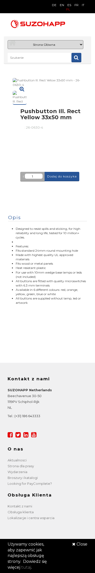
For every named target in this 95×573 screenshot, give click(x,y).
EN (62, 5)
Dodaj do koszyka (62, 176)
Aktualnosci (17, 460)
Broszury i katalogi (23, 478)
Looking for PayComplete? (30, 483)
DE (54, 5)
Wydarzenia (17, 472)
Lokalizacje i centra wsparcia (31, 518)
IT (83, 5)
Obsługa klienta (21, 512)
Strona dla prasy (21, 466)
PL (68, 9)
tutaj (26, 567)
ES (69, 5)
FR (76, 5)
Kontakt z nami (20, 506)
